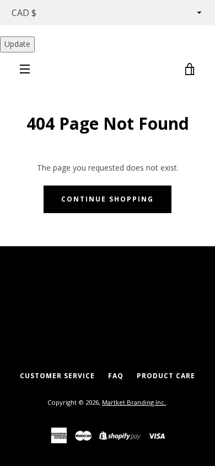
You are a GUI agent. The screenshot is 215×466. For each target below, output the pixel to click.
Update (17, 44)
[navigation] (25, 69)
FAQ (115, 375)
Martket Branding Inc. (134, 402)
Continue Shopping (107, 199)
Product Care (166, 375)
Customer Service (57, 375)
